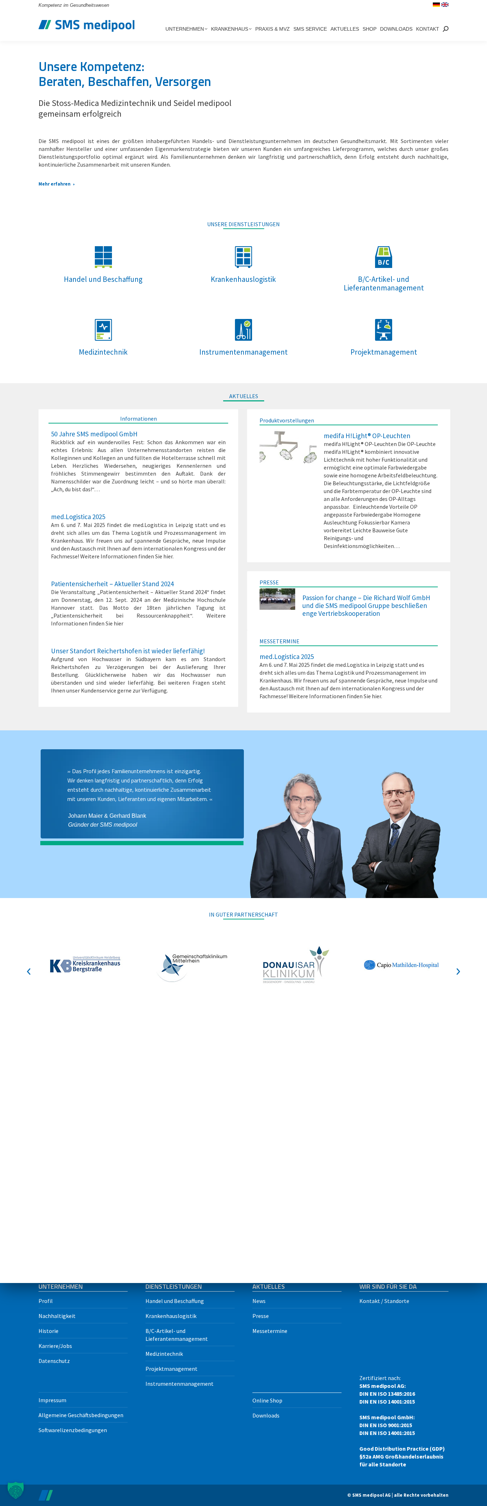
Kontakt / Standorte (384, 1300)
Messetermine (269, 1330)
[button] (29, 971)
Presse (260, 1315)
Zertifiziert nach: (402, 1421)
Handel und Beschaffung (174, 1300)
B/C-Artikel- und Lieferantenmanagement (176, 1334)
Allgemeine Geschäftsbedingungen (81, 1415)
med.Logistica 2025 (78, 516)
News (259, 1300)
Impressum (52, 1400)
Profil (46, 1300)
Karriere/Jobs (55, 1345)
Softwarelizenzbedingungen (73, 1430)
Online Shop (267, 1400)
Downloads (266, 1415)
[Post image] (288, 447)
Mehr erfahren (55, 184)
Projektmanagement (171, 1368)
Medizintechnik (164, 1353)
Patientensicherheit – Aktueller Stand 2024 (112, 583)
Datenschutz (54, 1360)
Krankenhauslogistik (170, 1315)
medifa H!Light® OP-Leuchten (367, 435)
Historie (48, 1330)
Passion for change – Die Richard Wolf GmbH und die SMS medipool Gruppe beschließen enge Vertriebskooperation (366, 605)
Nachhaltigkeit (57, 1315)
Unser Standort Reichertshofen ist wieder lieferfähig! (128, 650)
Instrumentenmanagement (179, 1383)
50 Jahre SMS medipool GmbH (94, 434)
